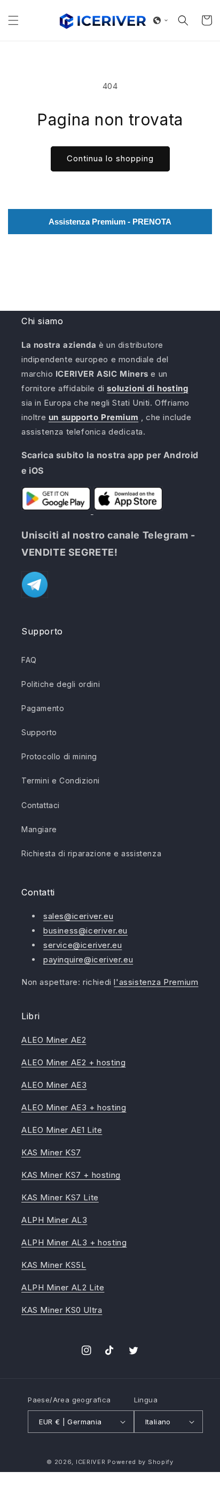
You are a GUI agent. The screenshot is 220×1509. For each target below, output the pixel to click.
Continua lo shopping (110, 158)
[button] (13, 20)
